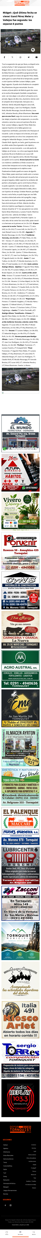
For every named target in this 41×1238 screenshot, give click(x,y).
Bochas (5, 1194)
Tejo (34, 1178)
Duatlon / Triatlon (31, 1181)
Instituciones (32, 1161)
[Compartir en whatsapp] (20, 57)
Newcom (33, 1175)
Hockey (34, 1148)
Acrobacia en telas (30, 1185)
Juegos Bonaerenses (10, 1190)
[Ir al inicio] (22, 3)
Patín (5, 1169)
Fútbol (5, 1145)
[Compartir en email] (37, 57)
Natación (6, 1180)
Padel (34, 1165)
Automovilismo (8, 1159)
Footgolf (33, 1168)
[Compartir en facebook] (4, 57)
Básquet (6, 1187)
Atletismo (6, 1152)
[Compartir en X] (12, 57)
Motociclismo (32, 1155)
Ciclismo (33, 1145)
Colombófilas (7, 1166)
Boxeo (34, 1188)
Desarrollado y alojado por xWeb (20, 1225)
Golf (35, 1151)
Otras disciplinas (31, 1158)
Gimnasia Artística (9, 1183)
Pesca (34, 1171)
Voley (5, 1176)
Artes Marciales (8, 1155)
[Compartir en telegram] (29, 57)
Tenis (5, 1162)
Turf (4, 1173)
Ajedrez (5, 1148)
